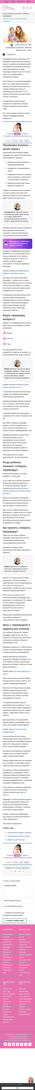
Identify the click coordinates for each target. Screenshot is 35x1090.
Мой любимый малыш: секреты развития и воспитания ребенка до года (17, 491)
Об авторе (22, 1012)
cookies (20, 1084)
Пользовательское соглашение (17, 1038)
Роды (5, 972)
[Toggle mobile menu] (31, 8)
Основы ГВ (23, 944)
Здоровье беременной (7, 951)
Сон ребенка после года (7, 990)
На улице (6, 1009)
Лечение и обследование (8, 964)
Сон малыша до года (24, 974)
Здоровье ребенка (25, 955)
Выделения (7, 960)
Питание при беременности (8, 943)
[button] (17, 54)
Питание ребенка (9, 994)
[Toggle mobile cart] (24, 8)
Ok (17, 1088)
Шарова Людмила (21, 44)
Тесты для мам (24, 996)
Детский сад (7, 1006)
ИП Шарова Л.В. (10, 1034)
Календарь (6, 947)
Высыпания (23, 967)
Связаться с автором (23, 1005)
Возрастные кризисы (7, 1003)
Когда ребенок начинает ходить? (18, 836)
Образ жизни (7, 970)
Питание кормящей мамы (24, 941)
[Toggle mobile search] (27, 8)
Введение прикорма (22, 951)
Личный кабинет (24, 1014)
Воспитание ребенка (7, 998)
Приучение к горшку (7, 1013)
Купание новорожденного (25, 964)
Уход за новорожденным (25, 958)
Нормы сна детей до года (16, 839)
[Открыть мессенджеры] (31, 1080)
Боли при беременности (8, 956)
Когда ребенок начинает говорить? (19, 832)
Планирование (8, 934)
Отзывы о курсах (25, 1009)
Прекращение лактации (8, 1021)
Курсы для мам (24, 994)
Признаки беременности (8, 938)
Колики (21, 970)
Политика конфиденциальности (12, 1040)
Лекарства (6, 967)
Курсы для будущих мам (23, 990)
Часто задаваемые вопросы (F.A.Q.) (25, 1000)
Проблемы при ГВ (25, 947)
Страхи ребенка (8, 1017)
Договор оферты (26, 1040)
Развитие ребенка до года (25, 936)
